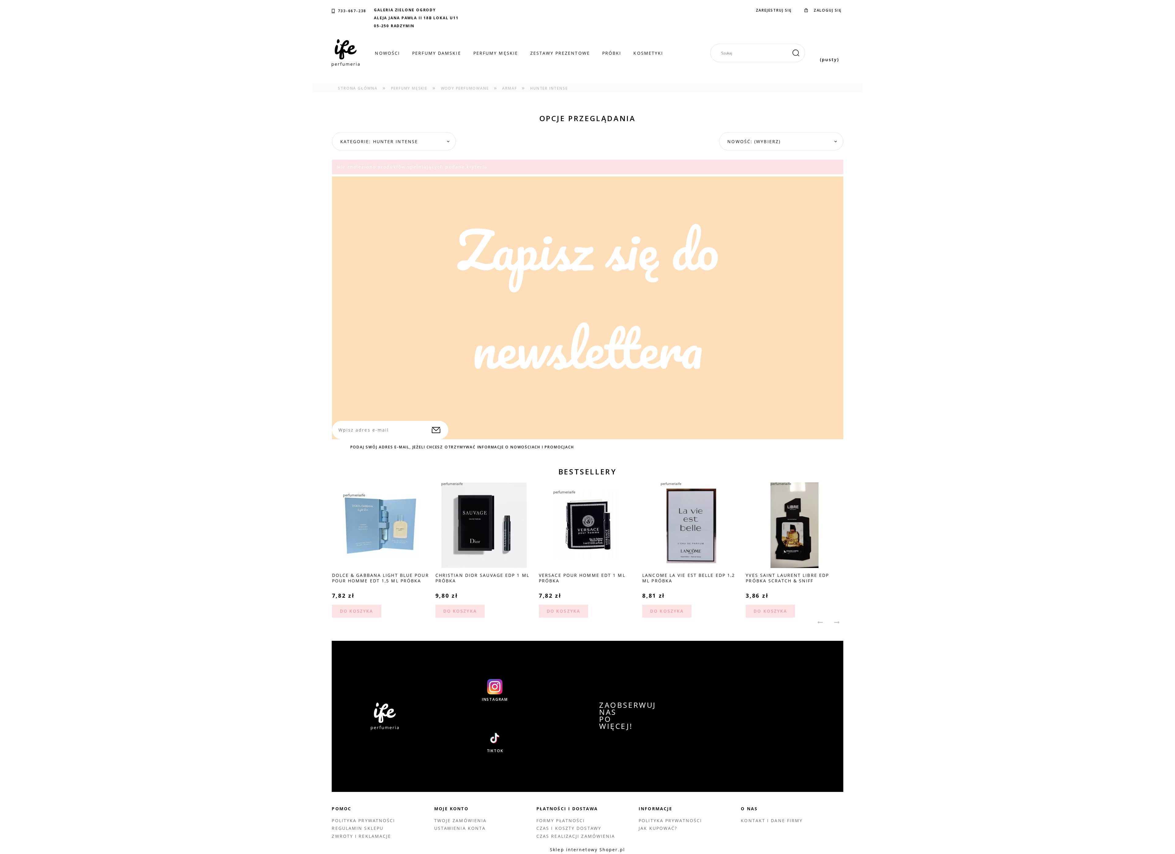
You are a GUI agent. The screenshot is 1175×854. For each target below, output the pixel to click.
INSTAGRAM (495, 699)
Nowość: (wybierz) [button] (754, 141)
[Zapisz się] (436, 430)
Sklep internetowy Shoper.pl (587, 849)
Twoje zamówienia (460, 820)
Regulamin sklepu (357, 828)
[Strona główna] (346, 53)
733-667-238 (352, 11)
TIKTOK (495, 750)
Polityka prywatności (363, 820)
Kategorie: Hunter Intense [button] (379, 141)
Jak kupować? (658, 828)
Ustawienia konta (460, 828)
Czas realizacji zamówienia (575, 836)
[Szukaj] (796, 53)
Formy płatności (560, 820)
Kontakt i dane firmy (772, 820)
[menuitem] (387, 53)
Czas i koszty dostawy (568, 828)
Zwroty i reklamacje (361, 836)
